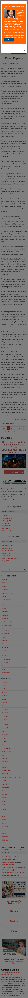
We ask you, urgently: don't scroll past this (14, 7)
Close (23, 50)
